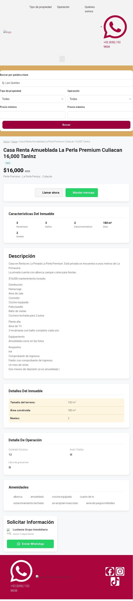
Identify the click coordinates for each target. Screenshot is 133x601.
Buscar (66, 124)
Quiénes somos (90, 9)
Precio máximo (76, 107)
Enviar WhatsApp (33, 544)
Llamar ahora (50, 192)
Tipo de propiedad (40, 7)
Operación (63, 7)
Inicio (6, 141)
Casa (14, 141)
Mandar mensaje (83, 192)
